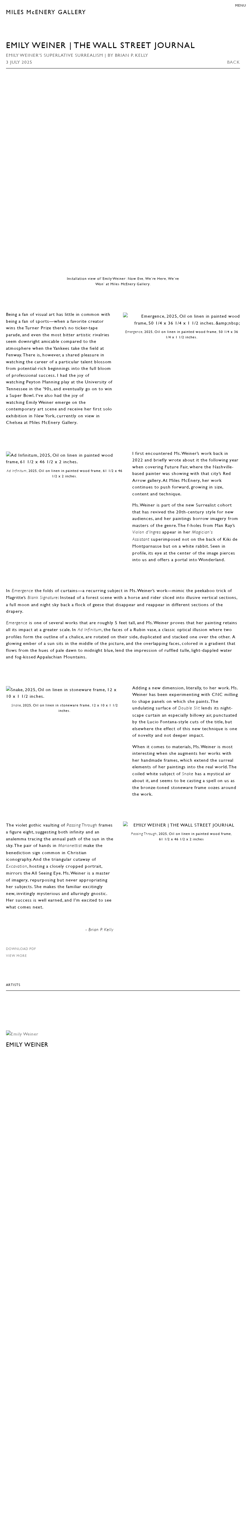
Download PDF (21, 948)
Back (233, 62)
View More (16, 955)
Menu (240, 5)
